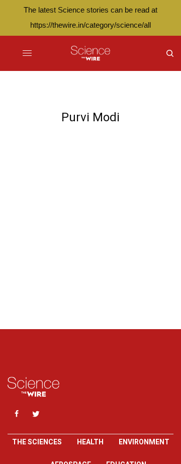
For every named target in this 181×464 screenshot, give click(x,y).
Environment (144, 442)
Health (90, 442)
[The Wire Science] (90, 53)
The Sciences (37, 442)
